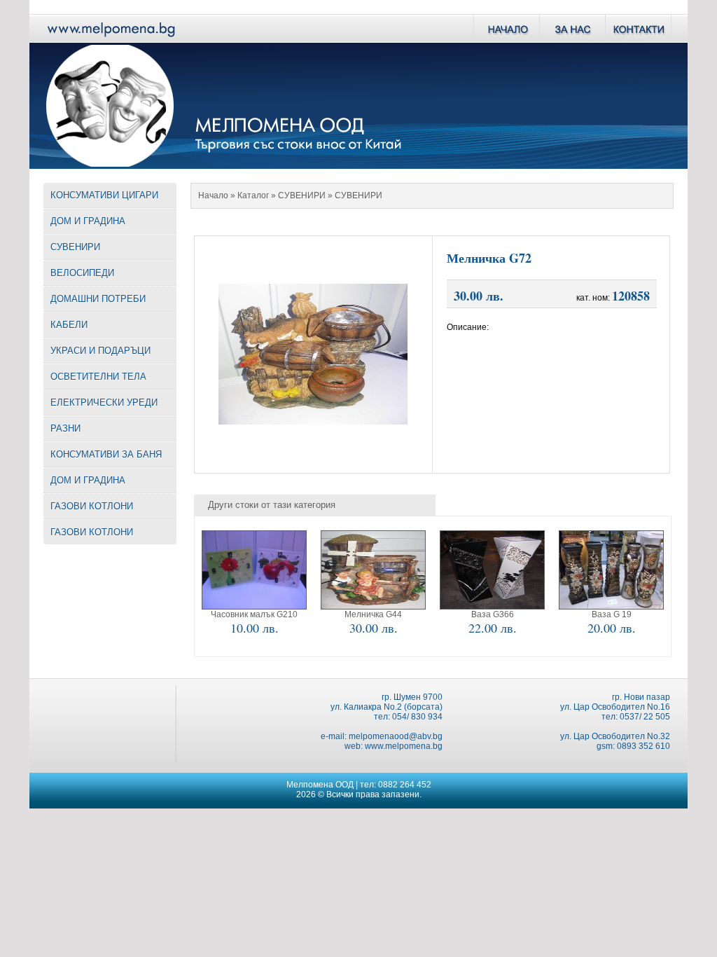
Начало (213, 195)
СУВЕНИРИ (302, 195)
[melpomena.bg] (109, 39)
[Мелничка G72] (313, 421)
